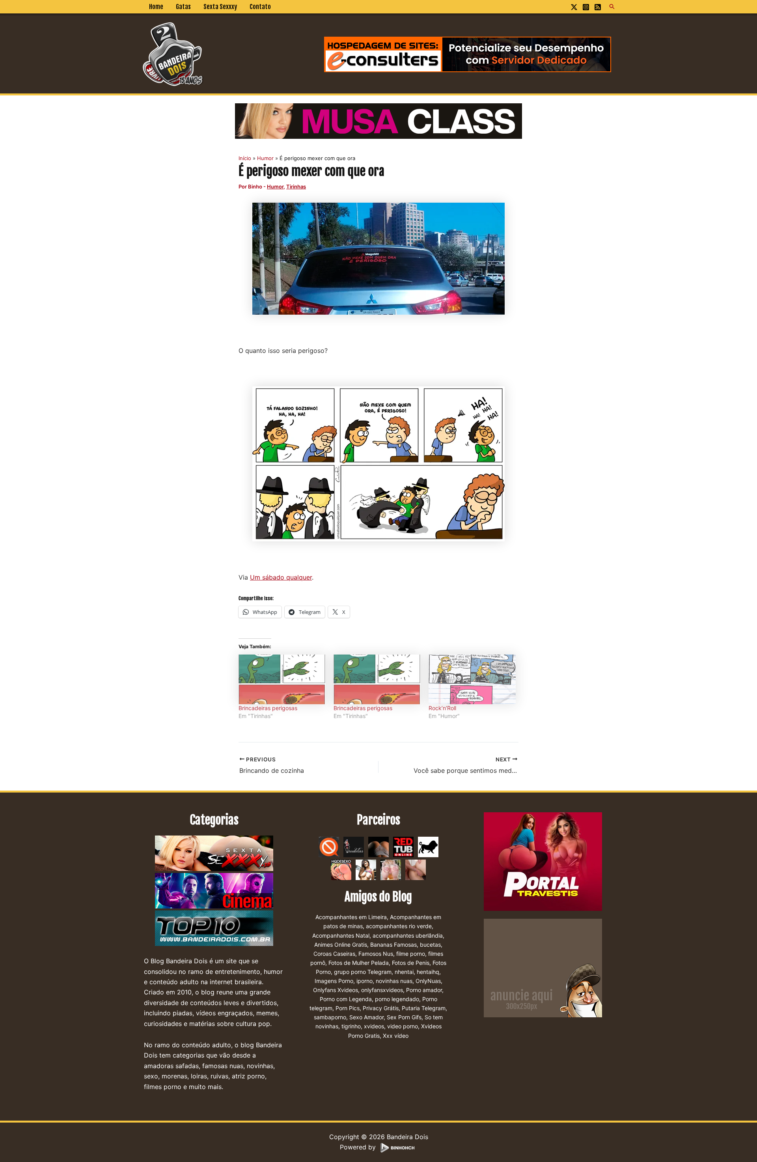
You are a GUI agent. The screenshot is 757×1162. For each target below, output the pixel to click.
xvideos (374, 1026)
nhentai (404, 971)
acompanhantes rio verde (399, 926)
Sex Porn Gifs (404, 1017)
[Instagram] (585, 7)
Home (156, 7)
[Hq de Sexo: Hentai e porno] (341, 869)
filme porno (410, 953)
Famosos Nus (375, 953)
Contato (260, 7)
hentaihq (428, 971)
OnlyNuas (428, 980)
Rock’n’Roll (442, 708)
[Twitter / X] (574, 7)
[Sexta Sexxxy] (214, 854)
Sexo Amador (366, 1017)
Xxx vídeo (395, 1035)
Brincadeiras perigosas (268, 708)
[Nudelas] (353, 847)
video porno (402, 1026)
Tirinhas (296, 186)
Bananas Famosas (393, 944)
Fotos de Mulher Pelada (358, 962)
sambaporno (330, 1017)
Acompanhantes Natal (340, 935)
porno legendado (397, 999)
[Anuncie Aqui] (543, 968)
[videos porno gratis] (378, 847)
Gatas (183, 7)
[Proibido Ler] (328, 847)
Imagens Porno (334, 980)
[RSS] (597, 7)
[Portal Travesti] (543, 861)
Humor (275, 186)
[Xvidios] (365, 869)
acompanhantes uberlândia (408, 935)
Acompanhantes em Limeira (351, 917)
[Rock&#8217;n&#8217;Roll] (472, 679)
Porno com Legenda (346, 999)
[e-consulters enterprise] (467, 54)
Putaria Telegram (424, 1008)
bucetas (430, 944)
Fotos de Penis (410, 962)
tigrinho (351, 1026)
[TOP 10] (214, 929)
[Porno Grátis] (390, 869)
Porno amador (424, 990)
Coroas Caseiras (334, 953)
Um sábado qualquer (281, 577)
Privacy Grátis (381, 1008)
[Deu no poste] (428, 847)
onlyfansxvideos (382, 990)
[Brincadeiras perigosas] (282, 679)
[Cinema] (214, 891)
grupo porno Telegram (363, 971)
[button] (612, 6)
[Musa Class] (378, 120)
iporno (364, 980)
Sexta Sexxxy (220, 7)
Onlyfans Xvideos (335, 990)
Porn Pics (348, 1008)
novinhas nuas (394, 980)
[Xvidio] (415, 869)
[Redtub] (403, 847)
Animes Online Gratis (340, 944)
